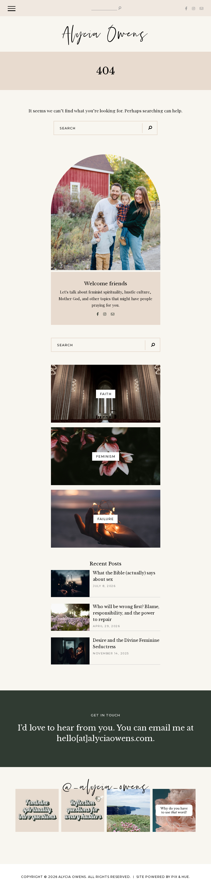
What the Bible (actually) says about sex (124, 576)
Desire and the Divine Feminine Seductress (126, 643)
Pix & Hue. (180, 877)
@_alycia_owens (105, 787)
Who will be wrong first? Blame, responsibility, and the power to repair (126, 613)
